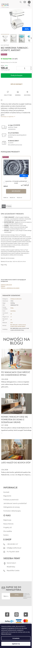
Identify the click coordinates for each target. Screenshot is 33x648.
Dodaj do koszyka (16, 75)
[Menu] (29, 2)
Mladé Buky (11, 567)
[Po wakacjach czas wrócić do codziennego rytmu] (16, 359)
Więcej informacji (6, 634)
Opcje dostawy (17, 84)
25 (11, 314)
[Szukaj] (20, 2)
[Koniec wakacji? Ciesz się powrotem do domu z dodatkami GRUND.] (16, 403)
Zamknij (12, 89)
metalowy (13, 311)
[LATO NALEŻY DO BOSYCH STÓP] (16, 449)
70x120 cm (19, 197)
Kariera (5, 535)
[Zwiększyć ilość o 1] (31, 67)
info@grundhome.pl (14, 548)
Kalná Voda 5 (11, 563)
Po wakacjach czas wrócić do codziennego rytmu (15, 373)
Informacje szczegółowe (7, 116)
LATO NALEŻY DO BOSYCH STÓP (15, 463)
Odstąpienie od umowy (11, 507)
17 (11, 317)
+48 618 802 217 (12, 544)
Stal (11, 322)
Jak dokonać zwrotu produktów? (15, 503)
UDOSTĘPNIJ (27, 95)
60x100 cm (12, 197)
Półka (11, 308)
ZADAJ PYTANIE (8, 95)
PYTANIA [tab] (8, 206)
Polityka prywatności (10, 500)
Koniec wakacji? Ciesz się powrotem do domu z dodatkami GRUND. (14, 420)
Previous (7, 182)
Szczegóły (16, 191)
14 (11, 320)
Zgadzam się (16, 644)
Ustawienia (15, 638)
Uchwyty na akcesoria (6, 285)
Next (25, 182)
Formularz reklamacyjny (12, 511)
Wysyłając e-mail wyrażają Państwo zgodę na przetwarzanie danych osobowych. (27, 596)
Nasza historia (8, 524)
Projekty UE (7, 527)
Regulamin (7, 496)
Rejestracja (7, 520)
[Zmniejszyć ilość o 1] (31, 69)
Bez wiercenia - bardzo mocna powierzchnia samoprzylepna (18, 325)
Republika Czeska (13, 570)
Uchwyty (3, 286)
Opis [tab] (3, 206)
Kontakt (6, 492)
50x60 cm (5, 197)
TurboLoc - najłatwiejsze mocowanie (10, 288)
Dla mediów (7, 531)
